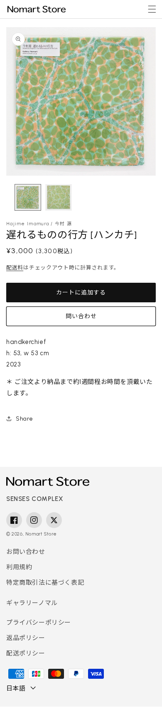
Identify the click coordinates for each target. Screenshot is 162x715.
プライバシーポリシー (38, 622)
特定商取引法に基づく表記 (45, 582)
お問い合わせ (25, 552)
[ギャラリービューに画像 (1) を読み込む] (28, 197)
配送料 (14, 267)
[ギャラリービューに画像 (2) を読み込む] (58, 197)
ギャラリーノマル (32, 603)
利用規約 (19, 567)
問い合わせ (81, 316)
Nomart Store (41, 534)
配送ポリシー (25, 653)
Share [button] (24, 418)
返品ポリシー (25, 638)
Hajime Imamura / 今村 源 (39, 224)
